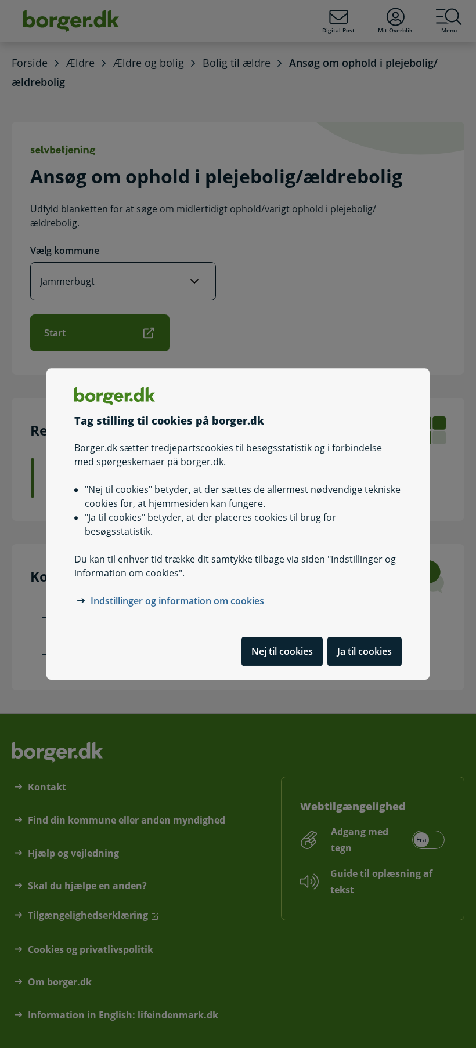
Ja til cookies (364, 651)
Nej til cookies (282, 651)
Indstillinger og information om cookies (177, 600)
